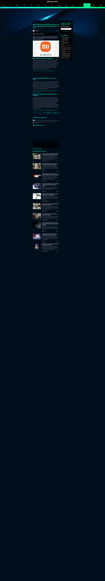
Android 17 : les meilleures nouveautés (65, 41)
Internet (12, 7)
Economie (8, 7)
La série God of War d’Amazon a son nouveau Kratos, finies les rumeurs (49, 214)
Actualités (87, 5)
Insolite (10, 7)
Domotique (5, 7)
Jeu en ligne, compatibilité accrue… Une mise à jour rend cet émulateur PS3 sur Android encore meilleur (50, 185)
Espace (31, 5)
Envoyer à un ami (51, 112)
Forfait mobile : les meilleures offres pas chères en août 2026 (66, 55)
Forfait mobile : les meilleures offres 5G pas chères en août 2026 (66, 53)
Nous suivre (57, 112)
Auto (24, 5)
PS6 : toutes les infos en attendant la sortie (66, 46)
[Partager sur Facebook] (40, 113)
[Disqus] (46, 137)
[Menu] (1, 1)
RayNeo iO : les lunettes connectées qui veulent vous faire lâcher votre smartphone (50, 194)
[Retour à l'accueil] (52, 1)
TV (19, 7)
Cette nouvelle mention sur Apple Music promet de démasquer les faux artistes (50, 204)
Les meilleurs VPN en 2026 (65, 58)
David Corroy (36, 30)
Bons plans (38, 5)
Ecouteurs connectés (44, 161)
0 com (55, 30)
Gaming (17, 5)
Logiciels (15, 7)
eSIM (66, 6)
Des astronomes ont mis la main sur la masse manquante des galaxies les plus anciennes (49, 234)
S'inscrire (66, 30)
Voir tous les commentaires (37, 148)
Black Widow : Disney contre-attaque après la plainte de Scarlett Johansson (45, 110)
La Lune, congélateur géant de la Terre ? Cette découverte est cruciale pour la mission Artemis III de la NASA (50, 224)
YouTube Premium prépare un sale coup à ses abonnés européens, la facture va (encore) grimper (50, 174)
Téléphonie (3, 5)
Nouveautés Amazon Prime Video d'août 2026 (66, 50)
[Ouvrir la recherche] (103, 1)
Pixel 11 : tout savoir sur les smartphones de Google (65, 39)
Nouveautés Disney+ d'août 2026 (66, 48)
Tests (42, 171)
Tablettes (17, 7)
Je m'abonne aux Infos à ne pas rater (40, 33)
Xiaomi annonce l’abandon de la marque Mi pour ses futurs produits (44, 70)
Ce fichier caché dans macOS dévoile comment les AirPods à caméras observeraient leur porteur (50, 154)
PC (10, 5)
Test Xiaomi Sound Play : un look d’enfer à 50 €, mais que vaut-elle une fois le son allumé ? (50, 164)
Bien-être (101, 5)
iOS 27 (63, 44)
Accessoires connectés (44, 201)
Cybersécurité (59, 5)
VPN (52, 5)
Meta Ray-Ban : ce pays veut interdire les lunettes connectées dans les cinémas (50, 244)
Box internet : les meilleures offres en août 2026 (66, 52)
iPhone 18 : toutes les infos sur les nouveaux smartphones (66, 43)
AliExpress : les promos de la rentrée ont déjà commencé (65, 37)
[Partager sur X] (35, 113)
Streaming (73, 5)
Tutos (45, 5)
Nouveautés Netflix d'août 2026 (66, 47)
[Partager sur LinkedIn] (44, 113)
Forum (94, 5)
